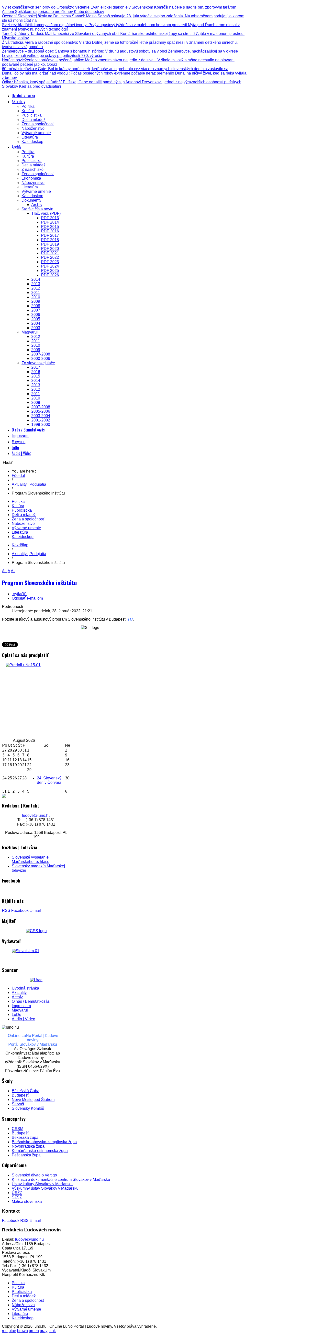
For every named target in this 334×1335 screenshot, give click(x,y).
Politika (18, 501)
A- (13, 571)
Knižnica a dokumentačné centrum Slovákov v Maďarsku (61, 1179)
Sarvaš (18, 1104)
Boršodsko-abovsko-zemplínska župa (44, 1142)
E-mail (35, 910)
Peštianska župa (26, 1155)
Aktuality (19, 992)
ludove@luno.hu (36, 815)
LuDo (16, 1014)
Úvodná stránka (25, 988)
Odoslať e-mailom (27, 598)
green (34, 1331)
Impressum (21, 1006)
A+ (4, 571)
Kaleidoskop (22, 537)
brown (22, 1331)
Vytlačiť (19, 594)
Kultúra (18, 506)
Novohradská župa (28, 1146)
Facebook (20, 910)
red (5, 1331)
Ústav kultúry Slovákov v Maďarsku (42, 1184)
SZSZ (17, 1197)
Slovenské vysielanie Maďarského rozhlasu (30, 859)
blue (12, 1331)
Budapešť (20, 1095)
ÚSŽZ (17, 1193)
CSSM (17, 1129)
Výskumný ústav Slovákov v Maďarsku (45, 1188)
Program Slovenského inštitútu (39, 582)
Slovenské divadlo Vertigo (34, 1175)
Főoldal (18, 476)
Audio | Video (23, 1019)
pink (52, 1331)
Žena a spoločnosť (28, 519)
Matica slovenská (27, 1201)
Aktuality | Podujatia (29, 484)
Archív (17, 997)
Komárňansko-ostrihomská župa (40, 1151)
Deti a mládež (24, 515)
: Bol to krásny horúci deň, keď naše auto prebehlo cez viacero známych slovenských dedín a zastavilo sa (115, 69)
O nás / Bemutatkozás (31, 1001)
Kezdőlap (20, 545)
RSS (6, 910)
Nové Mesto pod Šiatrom (33, 1100)
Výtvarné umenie (26, 528)
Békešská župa (25, 1137)
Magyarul (20, 1010)
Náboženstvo (23, 523)
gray (43, 1331)
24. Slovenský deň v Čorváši (49, 780)
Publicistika (22, 510)
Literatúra (20, 532)
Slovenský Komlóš (28, 1108)
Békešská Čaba (25, 1091)
